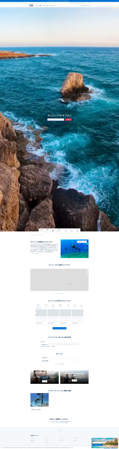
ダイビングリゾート (46, 307)
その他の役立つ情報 (45, 360)
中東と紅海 (32, 440)
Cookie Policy (71, 447)
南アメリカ (61, 440)
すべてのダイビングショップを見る (59, 328)
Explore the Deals (66, 1)
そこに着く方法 (44, 357)
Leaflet (87, 290)
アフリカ (46, 438)
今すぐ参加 (74, 380)
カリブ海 (46, 442)
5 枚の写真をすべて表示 (82, 241)
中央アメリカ (76, 438)
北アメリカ (47, 440)
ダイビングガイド (33, 234)
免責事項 (66, 422)
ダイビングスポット (60, 307)
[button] (70, 284)
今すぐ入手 (45, 381)
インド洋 (31, 442)
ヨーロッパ (38, 234)
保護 (40, 5)
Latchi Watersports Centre (59, 422)
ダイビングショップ (38, 307)
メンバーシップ (52, 5)
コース (37, 5)
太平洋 (75, 440)
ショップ (47, 5)
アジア (31, 438)
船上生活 (53, 306)
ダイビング (75, 306)
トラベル (43, 5)
